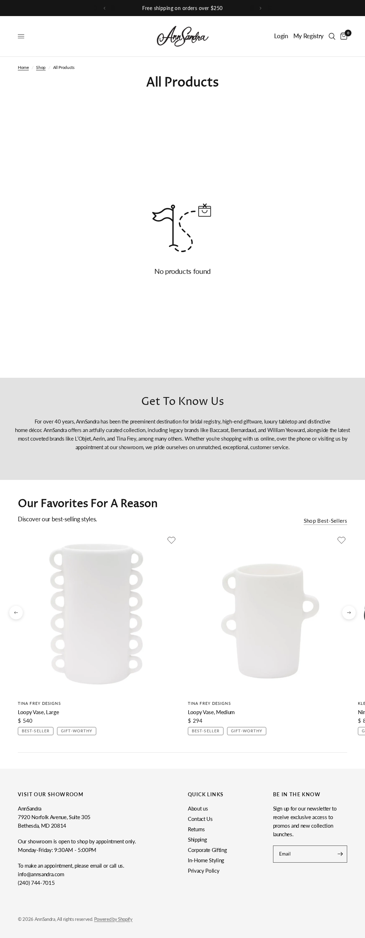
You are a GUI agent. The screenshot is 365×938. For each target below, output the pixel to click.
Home (23, 67)
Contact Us (200, 819)
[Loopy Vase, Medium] (267, 614)
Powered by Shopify (113, 919)
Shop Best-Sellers (325, 521)
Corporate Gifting (207, 850)
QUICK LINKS (205, 794)
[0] (342, 36)
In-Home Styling (206, 860)
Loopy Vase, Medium (211, 712)
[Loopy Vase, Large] (97, 614)
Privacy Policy (203, 870)
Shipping (197, 839)
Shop (41, 67)
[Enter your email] (340, 854)
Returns (196, 829)
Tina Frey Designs (39, 703)
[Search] (332, 36)
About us (198, 808)
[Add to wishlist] (171, 540)
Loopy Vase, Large (38, 712)
